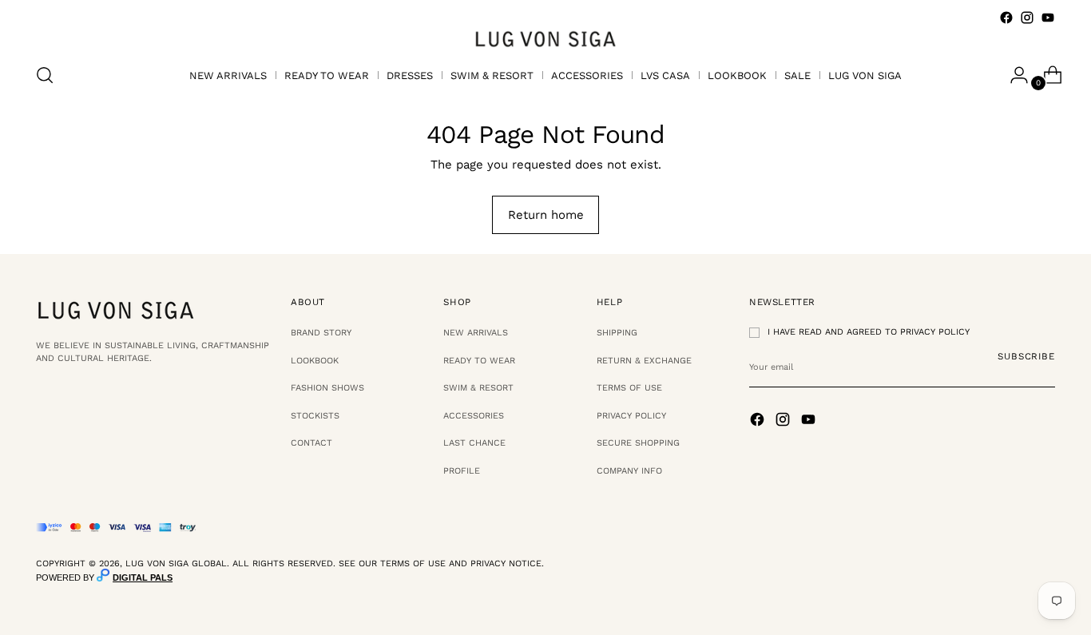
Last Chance (474, 443)
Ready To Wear (479, 360)
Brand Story (321, 332)
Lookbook (315, 360)
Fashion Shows (327, 388)
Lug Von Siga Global (176, 563)
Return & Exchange (644, 360)
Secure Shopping (638, 443)
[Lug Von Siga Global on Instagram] (1027, 17)
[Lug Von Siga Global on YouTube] (1048, 17)
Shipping (617, 332)
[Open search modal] (45, 75)
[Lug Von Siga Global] (545, 38)
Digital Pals (143, 577)
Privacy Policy (631, 416)
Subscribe (1026, 356)
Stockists (315, 416)
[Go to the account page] (1013, 75)
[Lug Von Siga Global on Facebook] (1006, 17)
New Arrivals (475, 332)
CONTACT (311, 443)
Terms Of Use (629, 388)
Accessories (473, 416)
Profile (461, 471)
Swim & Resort (478, 388)
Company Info (629, 471)
